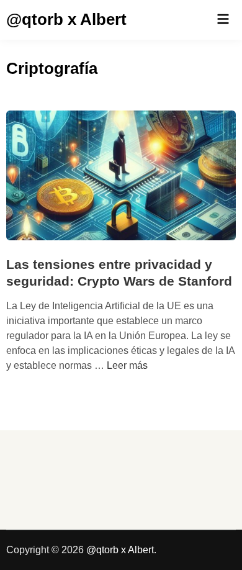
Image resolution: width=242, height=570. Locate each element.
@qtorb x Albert (66, 19)
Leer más (127, 365)
